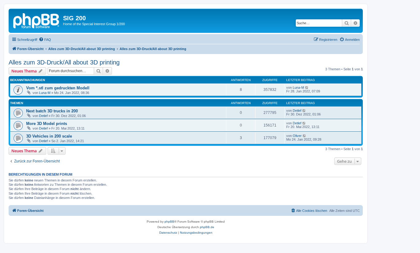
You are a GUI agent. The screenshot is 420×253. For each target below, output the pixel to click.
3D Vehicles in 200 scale (49, 136)
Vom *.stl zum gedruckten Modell (57, 88)
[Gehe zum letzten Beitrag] (307, 87)
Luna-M (44, 93)
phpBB (169, 221)
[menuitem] (45, 39)
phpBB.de (207, 227)
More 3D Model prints (46, 123)
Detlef (43, 116)
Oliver (297, 136)
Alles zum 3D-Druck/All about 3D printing (64, 62)
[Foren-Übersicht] (36, 20)
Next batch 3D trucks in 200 (52, 111)
